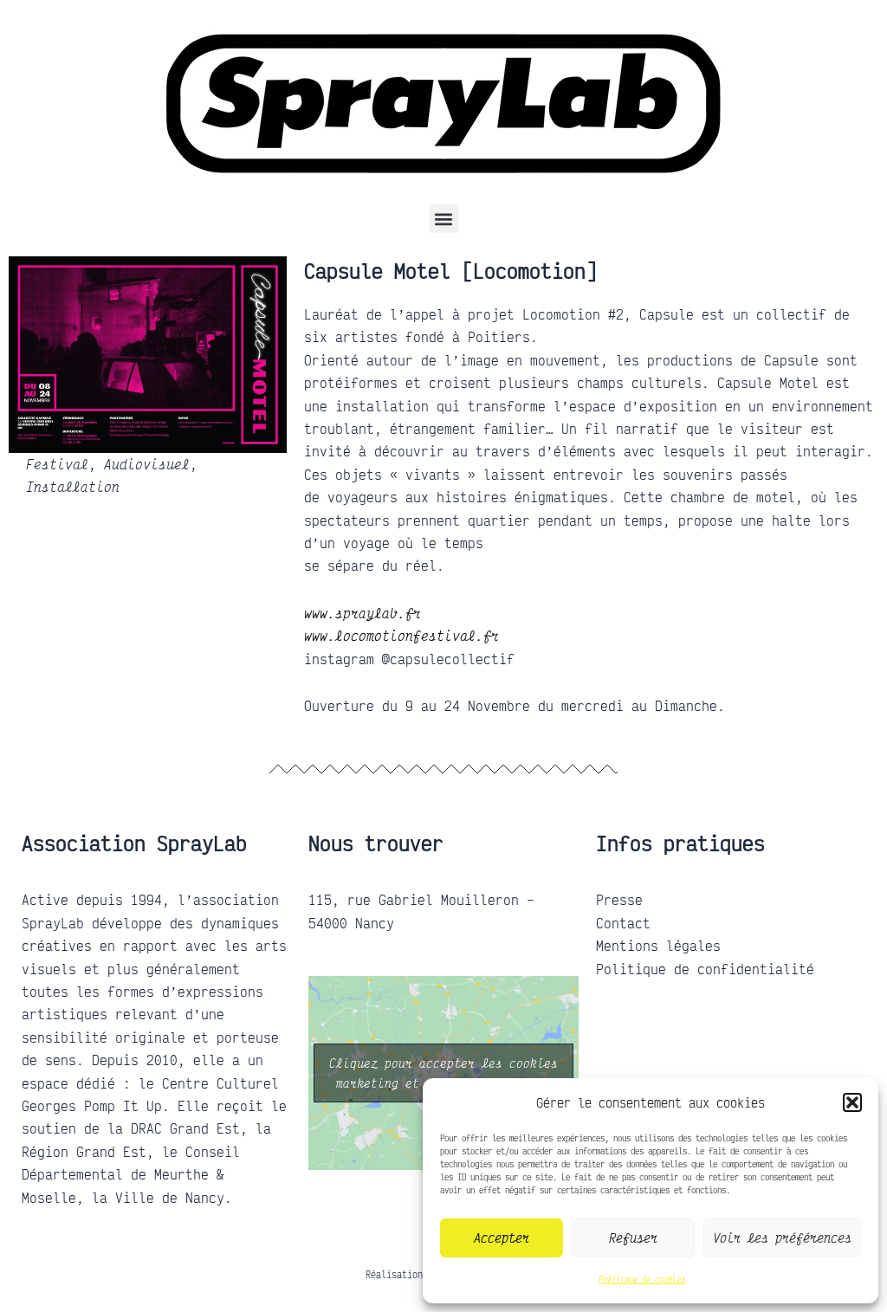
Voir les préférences (782, 1237)
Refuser (633, 1237)
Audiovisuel (147, 464)
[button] (852, 1102)
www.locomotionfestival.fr (401, 635)
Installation (73, 486)
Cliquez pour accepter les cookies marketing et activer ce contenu (443, 1073)
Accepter (501, 1237)
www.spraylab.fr (362, 612)
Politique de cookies (642, 1279)
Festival (57, 464)
